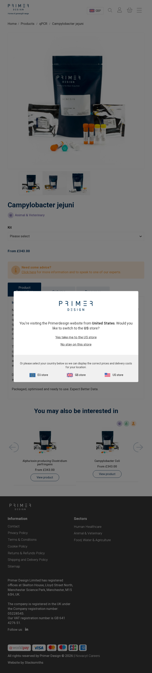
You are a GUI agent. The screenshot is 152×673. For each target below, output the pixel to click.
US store (118, 375)
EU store (43, 375)
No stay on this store (76, 344)
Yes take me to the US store (76, 337)
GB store (80, 375)
